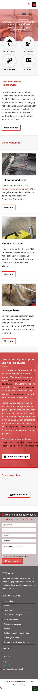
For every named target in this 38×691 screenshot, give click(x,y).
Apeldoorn (8, 442)
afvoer (18, 189)
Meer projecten (20, 494)
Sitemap (16, 685)
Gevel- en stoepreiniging (13, 615)
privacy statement (22, 556)
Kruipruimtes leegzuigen (13, 624)
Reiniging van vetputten (12, 638)
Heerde (20, 446)
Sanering (7, 628)
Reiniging (28, 51)
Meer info (8, 207)
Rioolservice (9, 51)
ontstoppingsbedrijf (18, 394)
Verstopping (8, 601)
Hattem (12, 446)
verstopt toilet (8, 189)
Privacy (22, 685)
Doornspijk (19, 442)
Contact (28, 69)
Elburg (29, 442)
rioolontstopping (28, 427)
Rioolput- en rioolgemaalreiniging (16, 633)
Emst (35, 442)
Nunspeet (29, 446)
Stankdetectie (9, 610)
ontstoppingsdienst (25, 387)
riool (26, 189)
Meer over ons (11, 128)
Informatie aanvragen (17, 457)
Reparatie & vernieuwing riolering (16, 642)
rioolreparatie (12, 427)
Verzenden (13, 561)
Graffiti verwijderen (11, 619)
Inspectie (7, 606)
